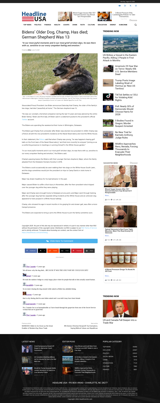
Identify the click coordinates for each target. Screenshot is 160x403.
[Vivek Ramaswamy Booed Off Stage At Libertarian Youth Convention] (27, 348)
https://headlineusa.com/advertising (35, 232)
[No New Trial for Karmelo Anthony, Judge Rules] (108, 134)
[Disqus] (60, 290)
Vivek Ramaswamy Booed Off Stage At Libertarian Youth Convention (44, 348)
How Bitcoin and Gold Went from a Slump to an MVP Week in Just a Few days (86, 348)
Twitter (24, 119)
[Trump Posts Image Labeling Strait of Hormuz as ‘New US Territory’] (108, 82)
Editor (29, 50)
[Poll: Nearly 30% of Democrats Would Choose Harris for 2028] (108, 108)
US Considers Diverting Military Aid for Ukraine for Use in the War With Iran (45, 359)
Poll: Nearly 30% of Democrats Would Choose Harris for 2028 (124, 110)
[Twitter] (130, 6)
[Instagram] (136, 6)
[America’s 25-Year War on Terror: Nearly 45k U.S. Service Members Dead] (108, 68)
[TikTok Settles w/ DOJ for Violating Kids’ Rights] (108, 97)
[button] (135, 24)
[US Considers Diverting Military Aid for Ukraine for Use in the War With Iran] (27, 359)
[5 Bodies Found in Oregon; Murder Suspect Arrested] (108, 123)
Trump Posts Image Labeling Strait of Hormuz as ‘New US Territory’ (125, 84)
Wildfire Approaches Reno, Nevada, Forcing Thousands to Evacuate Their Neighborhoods (126, 149)
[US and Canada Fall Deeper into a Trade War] (120, 308)
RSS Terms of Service (89, 228)
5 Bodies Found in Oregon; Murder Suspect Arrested (124, 123)
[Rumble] (125, 6)
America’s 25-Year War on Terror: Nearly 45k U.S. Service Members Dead (126, 70)
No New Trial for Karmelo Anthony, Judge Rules (124, 135)
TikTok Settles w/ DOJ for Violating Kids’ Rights (126, 97)
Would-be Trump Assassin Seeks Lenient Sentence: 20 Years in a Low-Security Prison (45, 370)
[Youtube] (119, 6)
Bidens (42, 139)
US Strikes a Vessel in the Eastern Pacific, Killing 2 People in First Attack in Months (120, 58)
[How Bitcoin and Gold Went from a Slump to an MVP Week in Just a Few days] (67, 348)
